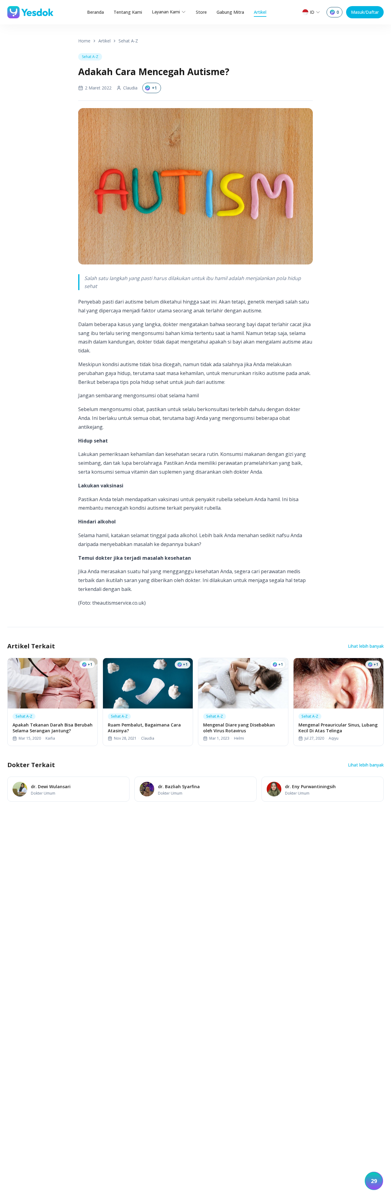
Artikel (260, 12)
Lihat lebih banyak (366, 646)
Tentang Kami (128, 12)
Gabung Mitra (230, 12)
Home (84, 41)
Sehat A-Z (128, 41)
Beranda (95, 12)
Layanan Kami (166, 12)
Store (201, 12)
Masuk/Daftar (365, 12)
